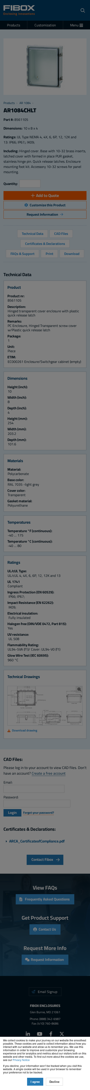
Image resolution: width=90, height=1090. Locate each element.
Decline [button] (54, 1082)
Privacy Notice (21, 1060)
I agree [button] (35, 1082)
